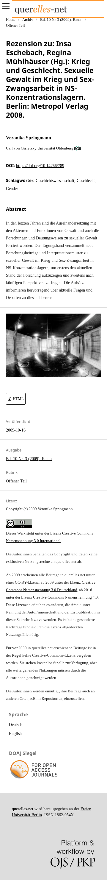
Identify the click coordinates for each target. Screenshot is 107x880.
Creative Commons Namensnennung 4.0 (65, 597)
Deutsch (15, 724)
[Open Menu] (6, 6)
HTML (18, 398)
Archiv (27, 19)
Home (10, 19)
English (15, 733)
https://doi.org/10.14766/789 (40, 165)
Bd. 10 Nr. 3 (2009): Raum (61, 19)
